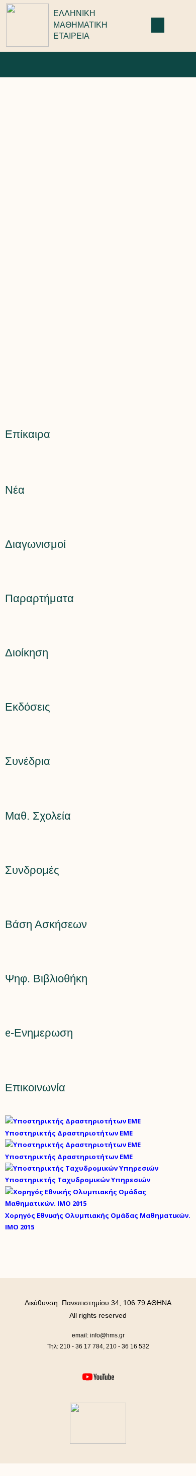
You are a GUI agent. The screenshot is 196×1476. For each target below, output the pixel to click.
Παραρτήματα (39, 598)
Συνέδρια (27, 761)
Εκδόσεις (27, 707)
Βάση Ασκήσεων (46, 924)
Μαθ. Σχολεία (38, 816)
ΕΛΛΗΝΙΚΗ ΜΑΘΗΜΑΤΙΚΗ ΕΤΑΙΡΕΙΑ (80, 24)
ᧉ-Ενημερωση (39, 1033)
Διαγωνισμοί (35, 544)
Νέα (15, 490)
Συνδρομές (32, 870)
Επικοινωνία (35, 1087)
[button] (157, 25)
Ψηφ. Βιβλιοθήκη (46, 978)
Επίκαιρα (27, 434)
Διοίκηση (26, 652)
